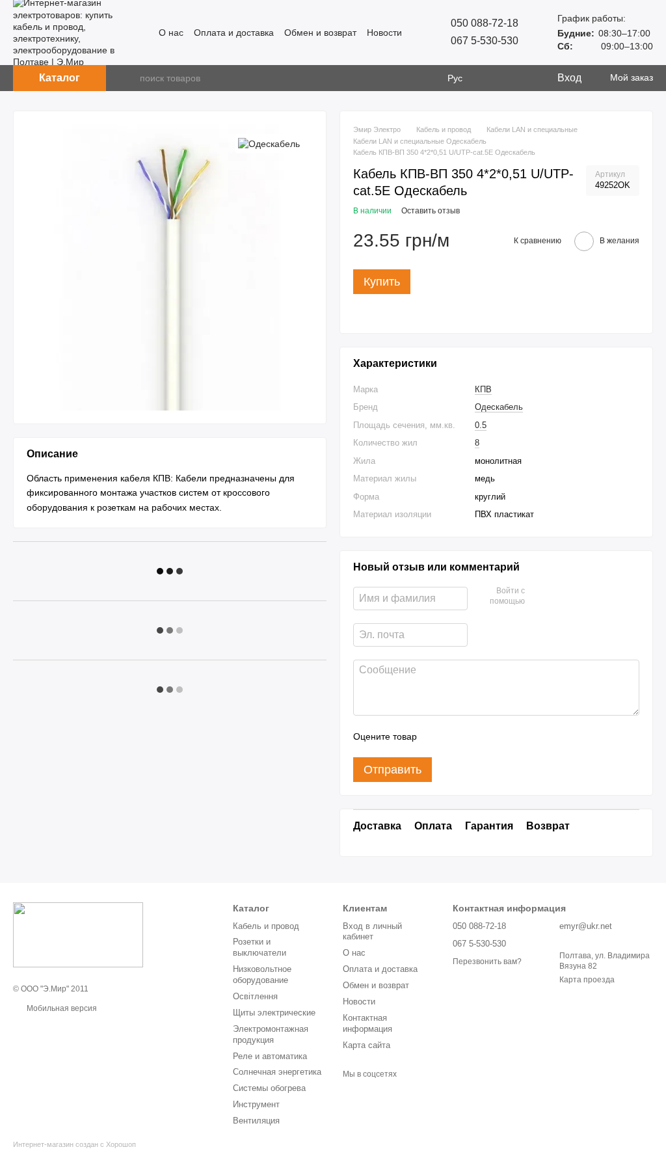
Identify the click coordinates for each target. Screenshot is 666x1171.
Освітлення (255, 996)
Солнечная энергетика (277, 1072)
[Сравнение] (493, 78)
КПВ (483, 389)
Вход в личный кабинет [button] (372, 931)
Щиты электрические (274, 1012)
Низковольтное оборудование (262, 974)
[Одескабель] (269, 143)
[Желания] (519, 78)
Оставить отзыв (430, 210)
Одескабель (499, 407)
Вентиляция (256, 1120)
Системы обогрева (269, 1088)
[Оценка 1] (438, 736)
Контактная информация (367, 1023)
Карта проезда (587, 979)
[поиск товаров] (129, 78)
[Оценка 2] (459, 736)
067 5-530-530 (484, 40)
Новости (384, 32)
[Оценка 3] (480, 736)
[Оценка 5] (521, 736)
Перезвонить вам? (487, 961)
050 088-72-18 (484, 23)
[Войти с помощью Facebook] (539, 596)
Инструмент (256, 1104)
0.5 (480, 425)
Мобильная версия (61, 1008)
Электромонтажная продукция (270, 1034)
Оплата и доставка (234, 32)
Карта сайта (366, 1045)
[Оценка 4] (500, 736)
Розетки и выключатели (259, 947)
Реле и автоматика (270, 1056)
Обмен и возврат (320, 32)
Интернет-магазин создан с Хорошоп (74, 1144)
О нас (171, 32)
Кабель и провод (266, 926)
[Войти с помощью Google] (560, 596)
